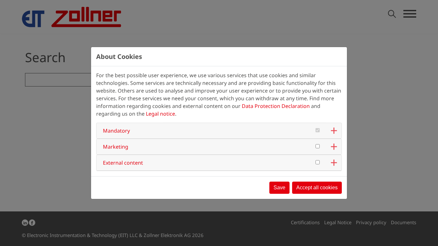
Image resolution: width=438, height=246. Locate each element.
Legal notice (160, 113)
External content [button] (123, 162)
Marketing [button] (115, 146)
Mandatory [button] (116, 130)
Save (279, 187)
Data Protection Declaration (276, 106)
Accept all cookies (317, 187)
